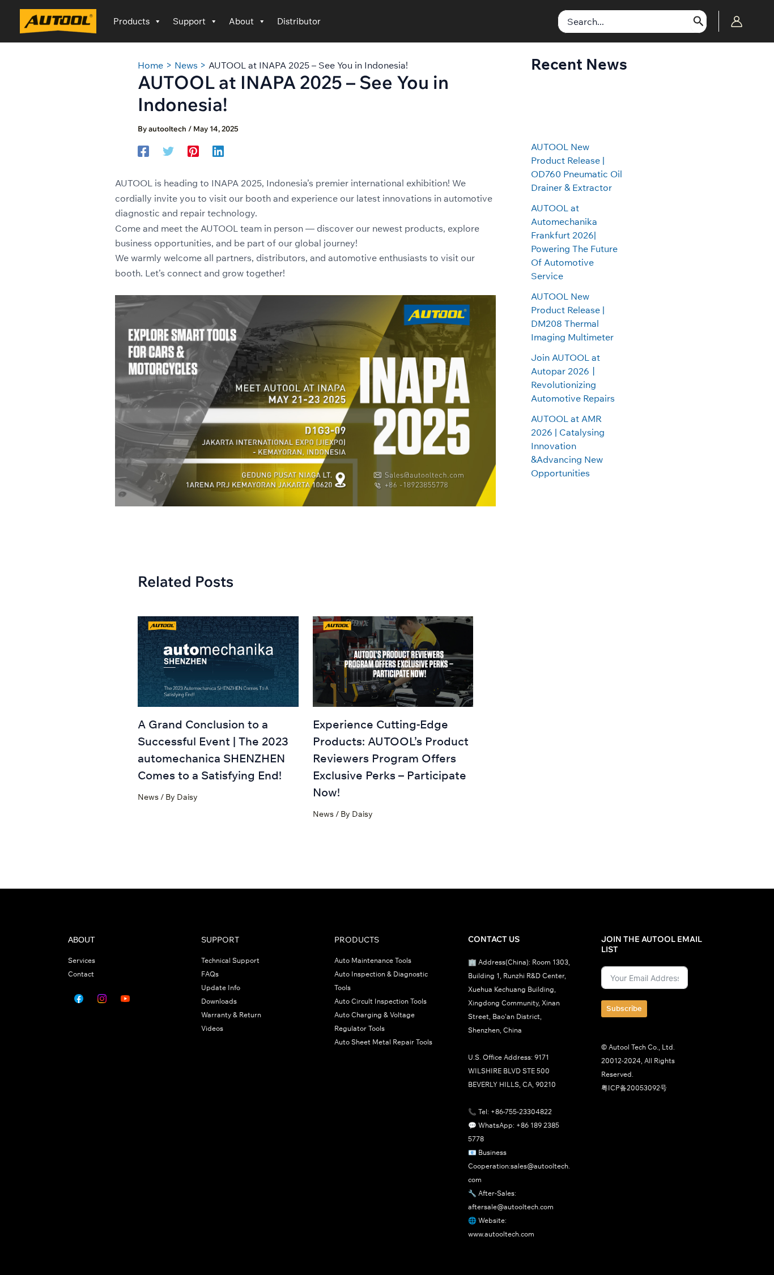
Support (189, 21)
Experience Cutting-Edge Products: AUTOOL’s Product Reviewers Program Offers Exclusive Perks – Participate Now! (391, 758)
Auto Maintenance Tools (372, 960)
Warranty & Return (231, 1014)
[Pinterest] (193, 150)
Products (131, 21)
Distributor (299, 21)
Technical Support (230, 960)
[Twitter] (168, 150)
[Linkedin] (218, 150)
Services (81, 960)
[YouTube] (125, 999)
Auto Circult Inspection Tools (380, 1001)
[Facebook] (143, 150)
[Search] (699, 21)
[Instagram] (102, 999)
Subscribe (624, 1008)
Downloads (219, 1001)
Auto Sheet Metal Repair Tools (383, 1042)
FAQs (210, 974)
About (241, 21)
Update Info (220, 987)
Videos (212, 1028)
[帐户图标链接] (736, 21)
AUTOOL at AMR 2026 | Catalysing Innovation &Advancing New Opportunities (568, 446)
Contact (81, 974)
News (148, 797)
